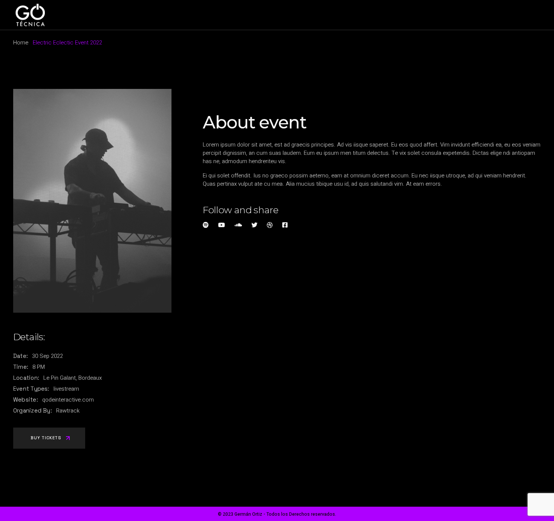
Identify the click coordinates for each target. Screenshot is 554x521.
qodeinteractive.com (68, 400)
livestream (66, 389)
